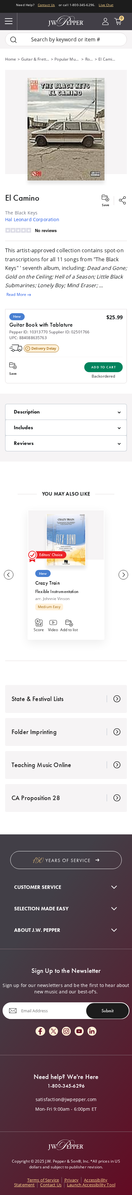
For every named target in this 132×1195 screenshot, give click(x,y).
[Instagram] (66, 1032)
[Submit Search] (13, 39)
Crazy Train (47, 583)
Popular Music (67, 59)
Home (10, 59)
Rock (89, 59)
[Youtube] (79, 1032)
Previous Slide (8, 575)
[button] (66, 128)
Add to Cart (103, 367)
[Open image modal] (66, 132)
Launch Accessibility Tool (91, 1185)
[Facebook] (40, 1032)
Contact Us (46, 5)
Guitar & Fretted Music (35, 59)
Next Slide (123, 575)
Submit (107, 1011)
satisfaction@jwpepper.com (66, 1099)
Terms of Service (43, 1180)
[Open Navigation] (8, 21)
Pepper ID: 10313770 (28, 332)
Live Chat (106, 5)
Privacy (71, 1180)
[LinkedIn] (91, 1032)
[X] (53, 1032)
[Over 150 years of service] (66, 860)
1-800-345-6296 (66, 1086)
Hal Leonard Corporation (32, 219)
